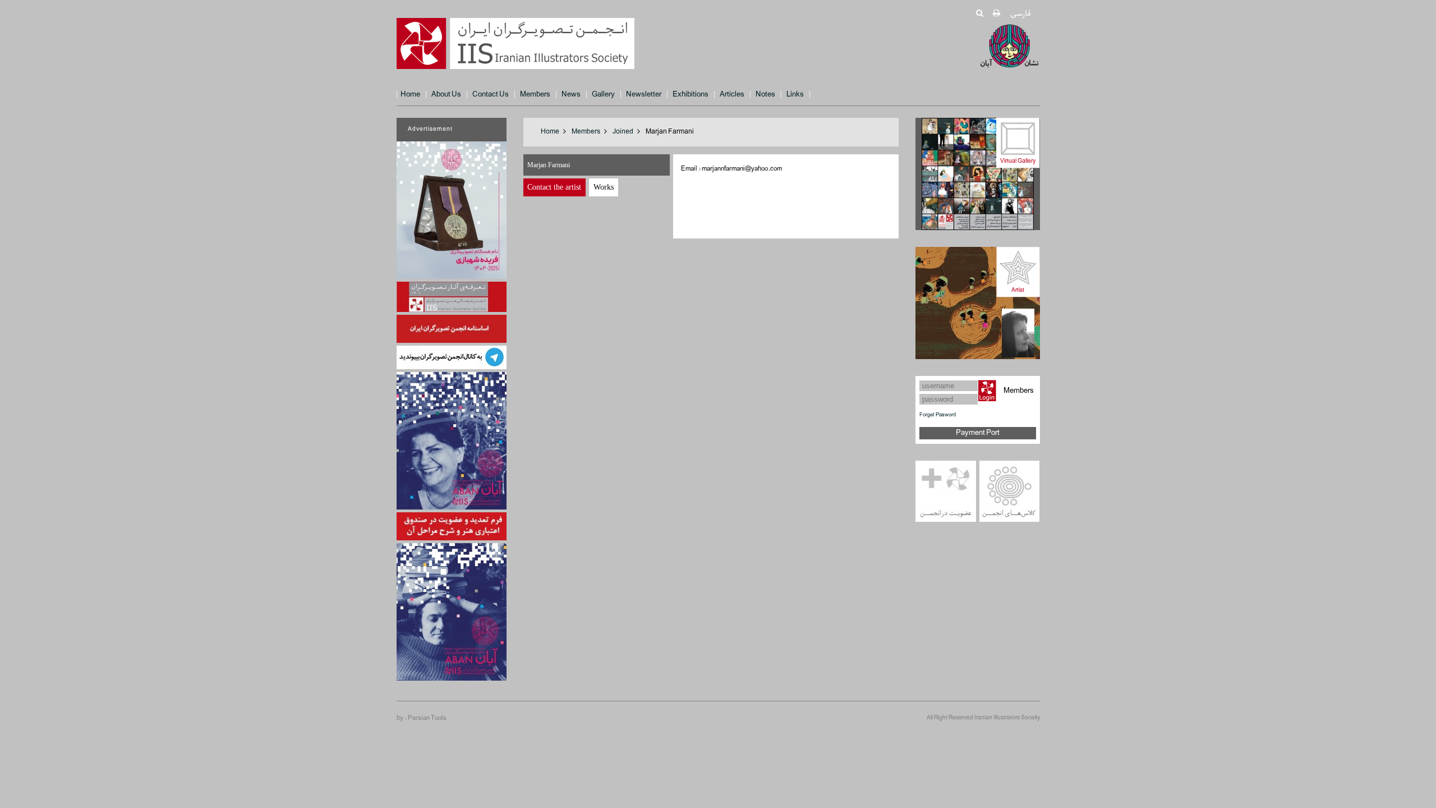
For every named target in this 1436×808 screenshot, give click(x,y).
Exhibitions (690, 94)
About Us (446, 94)
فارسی (1020, 14)
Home (410, 94)
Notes (765, 94)
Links (795, 94)
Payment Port (978, 433)
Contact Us (490, 94)
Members (535, 94)
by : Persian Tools (422, 718)
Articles (732, 94)
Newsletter (643, 94)
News (571, 94)
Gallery (603, 94)
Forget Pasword (937, 415)
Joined (623, 131)
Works (603, 187)
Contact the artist (554, 187)
